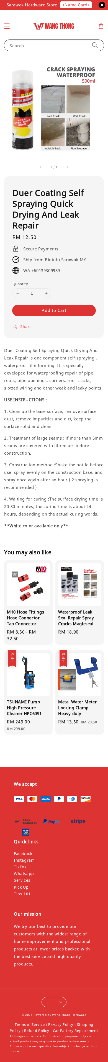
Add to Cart (54, 310)
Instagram (24, 860)
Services (22, 880)
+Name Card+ (76, 5)
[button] (7, 26)
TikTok (20, 866)
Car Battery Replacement (75, 1030)
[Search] (95, 45)
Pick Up (21, 887)
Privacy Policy (60, 1024)
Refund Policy (36, 1030)
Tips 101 (22, 893)
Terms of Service (30, 1024)
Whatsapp (24, 873)
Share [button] (26, 326)
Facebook (23, 853)
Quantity (20, 283)
